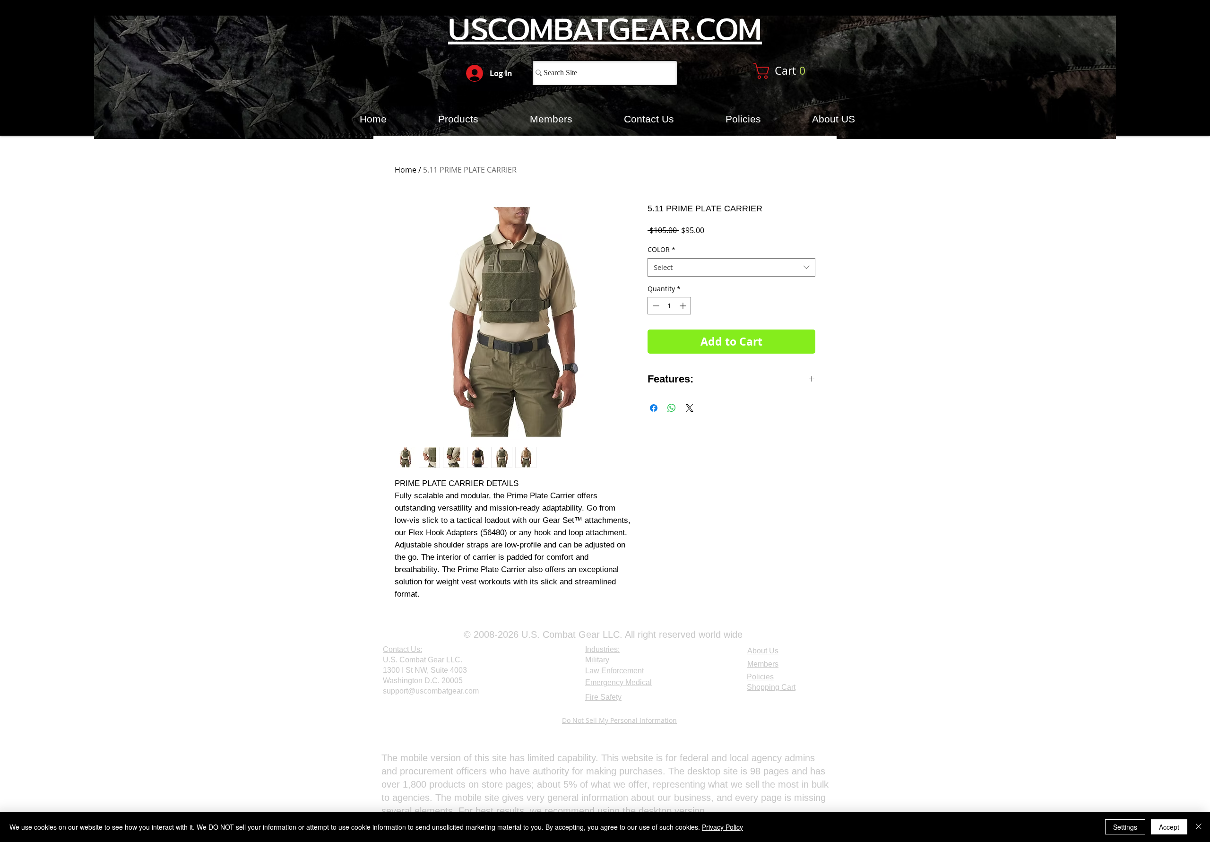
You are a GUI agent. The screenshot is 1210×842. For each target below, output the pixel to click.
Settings (1125, 827)
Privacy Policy (722, 827)
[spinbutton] (669, 305)
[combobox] (731, 267)
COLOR (661, 249)
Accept (1169, 827)
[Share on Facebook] (653, 408)
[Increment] (684, 305)
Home (405, 170)
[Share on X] (689, 408)
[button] (790, 71)
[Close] (1198, 826)
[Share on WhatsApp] (671, 408)
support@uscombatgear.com (431, 691)
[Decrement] (655, 305)
